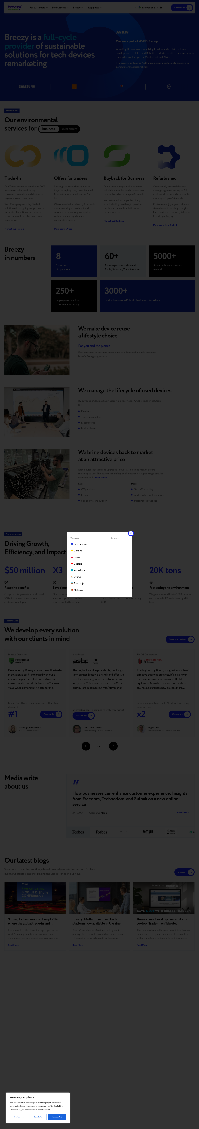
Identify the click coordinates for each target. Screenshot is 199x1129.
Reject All (38, 1116)
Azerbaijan (79, 583)
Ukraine (78, 550)
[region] (38, 1108)
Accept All (57, 1116)
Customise (18, 1116)
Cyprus (77, 577)
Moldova (78, 590)
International (81, 544)
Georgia (78, 564)
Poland (77, 557)
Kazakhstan (80, 570)
